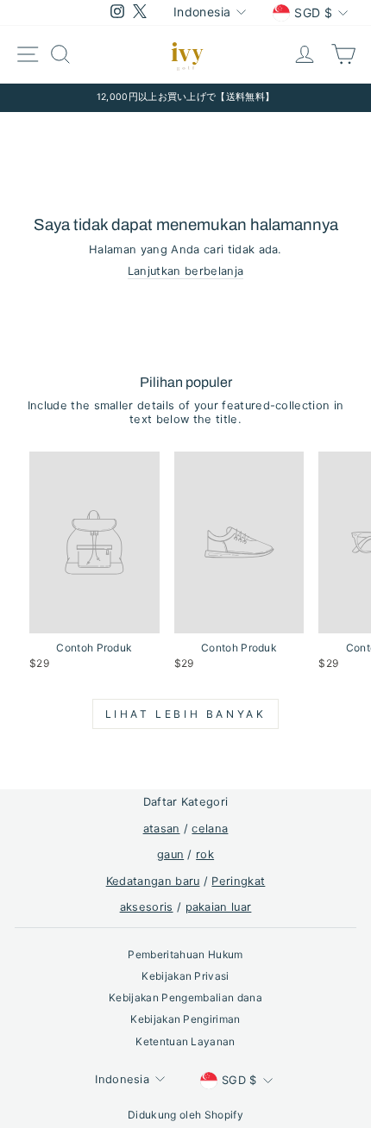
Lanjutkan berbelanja (185, 271)
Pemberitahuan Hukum (185, 954)
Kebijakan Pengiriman (185, 1019)
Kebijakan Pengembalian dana (185, 997)
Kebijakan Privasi (185, 975)
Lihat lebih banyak (186, 713)
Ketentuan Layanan (185, 1041)
